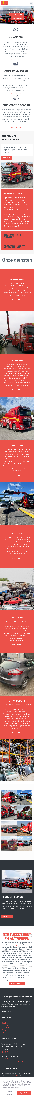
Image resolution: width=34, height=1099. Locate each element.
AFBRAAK (5, 1030)
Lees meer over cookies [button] (11, 1087)
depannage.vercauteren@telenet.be (13, 1062)
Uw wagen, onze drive (13, 193)
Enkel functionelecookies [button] (10, 1093)
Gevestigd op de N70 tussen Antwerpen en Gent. (15, 246)
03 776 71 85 (5, 1052)
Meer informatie (17, 299)
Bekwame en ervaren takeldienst (13, 236)
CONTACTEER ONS (16, 15)
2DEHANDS (5, 1032)
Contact (6, 158)
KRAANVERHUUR (7, 1028)
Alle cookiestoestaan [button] (24, 1092)
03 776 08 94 (7, 917)
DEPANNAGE (6, 1023)
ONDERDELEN (6, 1025)
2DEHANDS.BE (17, 18)
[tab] (17, 193)
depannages (19, 945)
